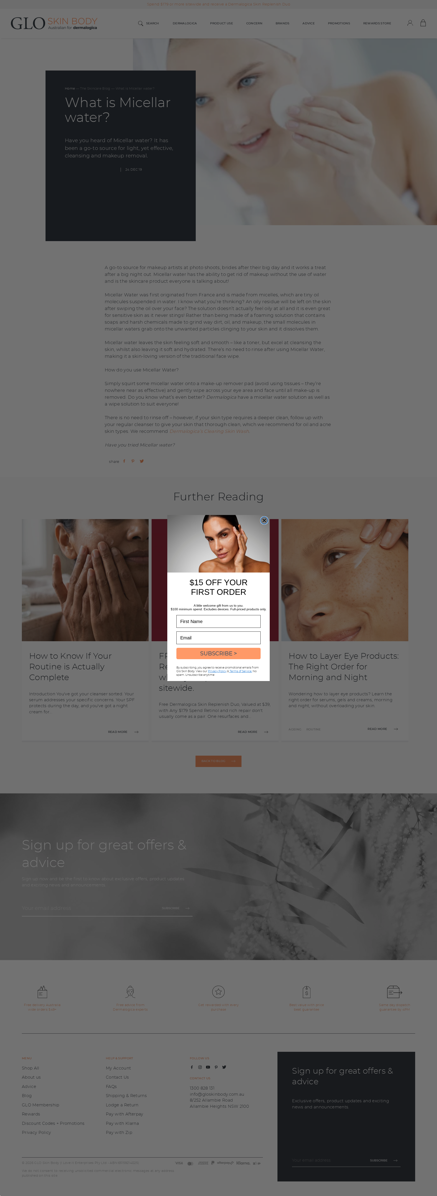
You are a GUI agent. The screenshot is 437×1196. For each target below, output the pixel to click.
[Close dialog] (264, 520)
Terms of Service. (240, 671)
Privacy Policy (217, 671)
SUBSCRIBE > (218, 653)
